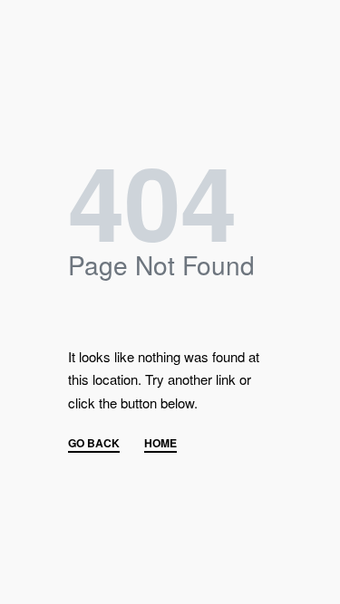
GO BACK (94, 444)
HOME (160, 444)
